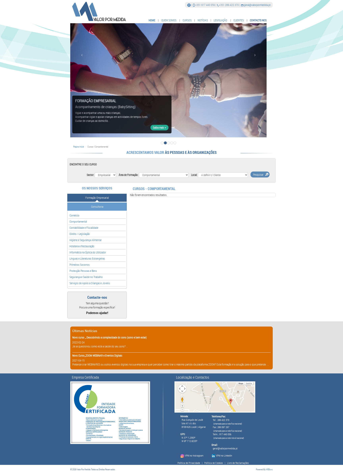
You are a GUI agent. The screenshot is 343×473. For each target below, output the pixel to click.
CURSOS (187, 20)
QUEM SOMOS (168, 20)
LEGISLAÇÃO (220, 20)
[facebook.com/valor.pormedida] (189, 5)
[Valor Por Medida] (98, 11)
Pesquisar (258, 174)
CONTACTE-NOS (258, 20)
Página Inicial (78, 146)
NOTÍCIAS (203, 20)
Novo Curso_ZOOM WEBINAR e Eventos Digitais (97, 355)
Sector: (90, 175)
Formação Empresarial (97, 198)
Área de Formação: (128, 175)
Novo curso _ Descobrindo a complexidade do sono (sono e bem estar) (109, 337)
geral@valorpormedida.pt (257, 5)
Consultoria (97, 206)
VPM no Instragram (194, 455)
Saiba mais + (159, 127)
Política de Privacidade (188, 463)
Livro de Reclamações (238, 463)
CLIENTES (238, 20)
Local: (194, 175)
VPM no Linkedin (224, 455)
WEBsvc (269, 469)
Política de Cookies (213, 463)
